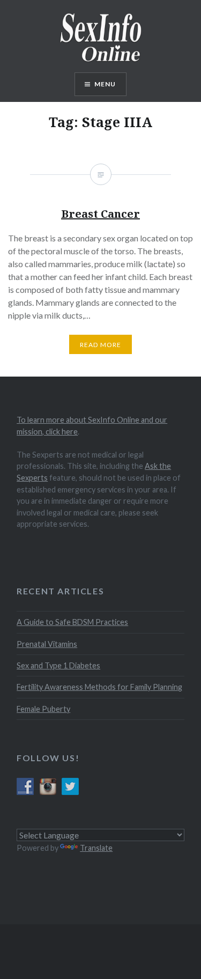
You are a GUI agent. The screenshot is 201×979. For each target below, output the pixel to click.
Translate (96, 847)
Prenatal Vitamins (47, 644)
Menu (105, 84)
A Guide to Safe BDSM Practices (72, 622)
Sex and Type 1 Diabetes (58, 665)
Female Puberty (43, 708)
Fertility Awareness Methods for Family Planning (99, 686)
